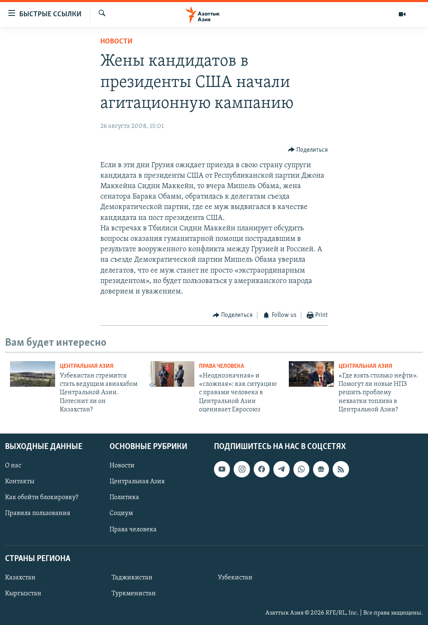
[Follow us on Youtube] (222, 469)
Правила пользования (37, 513)
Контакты (19, 481)
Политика (124, 497)
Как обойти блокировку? (41, 497)
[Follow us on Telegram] (281, 469)
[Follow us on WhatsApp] (301, 469)
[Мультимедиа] (402, 14)
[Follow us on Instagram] (242, 469)
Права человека (221, 366)
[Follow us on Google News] (321, 469)
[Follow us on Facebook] (262, 469)
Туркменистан (134, 593)
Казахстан (20, 577)
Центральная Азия (87, 366)
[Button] (308, 150)
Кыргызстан (23, 593)
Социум (121, 513)
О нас (13, 465)
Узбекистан (235, 577)
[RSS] (341, 469)
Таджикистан (132, 577)
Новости (116, 42)
